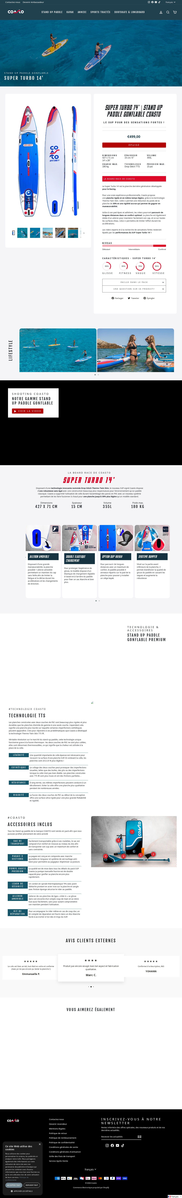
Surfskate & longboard (129, 12)
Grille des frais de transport (62, 1156)
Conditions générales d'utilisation (65, 1151)
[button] (95, 374)
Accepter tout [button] (14, 1185)
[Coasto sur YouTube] (117, 1145)
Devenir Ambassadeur (33, 2)
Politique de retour (58, 1133)
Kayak (70, 12)
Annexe (82, 12)
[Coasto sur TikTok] (122, 1145)
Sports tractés (100, 12)
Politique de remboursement (62, 1137)
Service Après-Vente (58, 1161)
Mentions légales (57, 1128)
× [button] (40, 1144)
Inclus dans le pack (134, 282)
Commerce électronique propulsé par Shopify (91, 1187)
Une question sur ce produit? (134, 289)
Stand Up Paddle (52, 12)
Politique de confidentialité (62, 1142)
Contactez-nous (12, 2)
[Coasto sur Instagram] (107, 1145)
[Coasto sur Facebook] (112, 1145)
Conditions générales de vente (63, 1147)
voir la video (30, 411)
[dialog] (23, 1168)
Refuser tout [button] (32, 1185)
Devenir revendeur (58, 1124)
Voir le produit (26, 1095)
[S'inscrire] (139, 1136)
